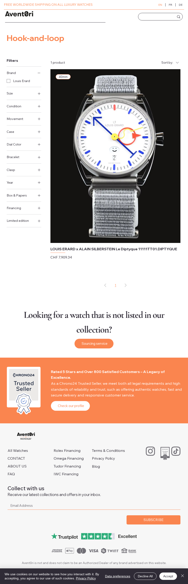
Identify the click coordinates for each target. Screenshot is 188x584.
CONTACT (16, 458)
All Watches (18, 450)
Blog (96, 466)
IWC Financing (66, 474)
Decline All (145, 576)
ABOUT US (17, 466)
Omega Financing (69, 458)
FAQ (11, 474)
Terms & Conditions (108, 450)
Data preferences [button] (117, 576)
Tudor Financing (67, 466)
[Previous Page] (105, 285)
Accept (168, 576)
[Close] (182, 576)
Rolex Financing (67, 450)
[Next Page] (125, 285)
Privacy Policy (103, 458)
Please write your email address (36, 497)
